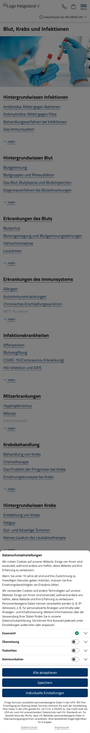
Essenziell (9, 633)
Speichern (45, 682)
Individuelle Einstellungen (45, 692)
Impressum (62, 727)
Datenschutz (29, 727)
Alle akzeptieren (45, 672)
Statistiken (9, 650)
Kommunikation (12, 659)
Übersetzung (10, 641)
